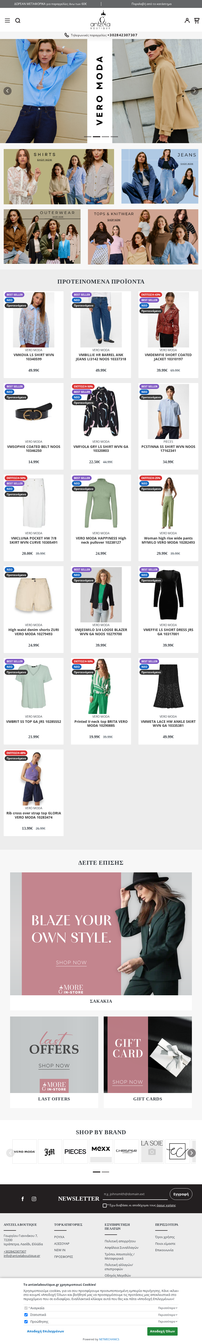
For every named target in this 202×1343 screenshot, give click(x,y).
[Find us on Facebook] (22, 1199)
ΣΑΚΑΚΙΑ (101, 1001)
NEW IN (60, 1250)
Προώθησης (39, 1322)
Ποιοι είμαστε (165, 1243)
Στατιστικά (38, 1315)
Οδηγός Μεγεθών (118, 1275)
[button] (7, 91)
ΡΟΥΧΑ (59, 1237)
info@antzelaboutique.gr (22, 1255)
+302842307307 (15, 1251)
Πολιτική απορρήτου (120, 1241)
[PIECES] (75, 1151)
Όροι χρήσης (165, 1237)
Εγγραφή (181, 1194)
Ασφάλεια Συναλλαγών (121, 1247)
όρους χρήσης (166, 1205)
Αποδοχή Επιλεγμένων (45, 1331)
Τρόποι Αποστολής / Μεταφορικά (120, 1256)
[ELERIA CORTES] (177, 1151)
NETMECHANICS (109, 1339)
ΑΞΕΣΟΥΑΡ (61, 1243)
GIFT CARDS (147, 1098)
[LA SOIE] (152, 1151)
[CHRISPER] (126, 1151)
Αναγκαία (37, 1308)
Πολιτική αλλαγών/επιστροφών (119, 1267)
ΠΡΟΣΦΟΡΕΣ (63, 1256)
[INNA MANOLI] (50, 1151)
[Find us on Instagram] (34, 1199)
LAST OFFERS (54, 1098)
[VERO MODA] (24, 1151)
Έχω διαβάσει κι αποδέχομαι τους (142, 1205)
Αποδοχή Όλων (162, 1331)
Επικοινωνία (164, 1250)
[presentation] (191, 1153)
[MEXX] (101, 1151)
